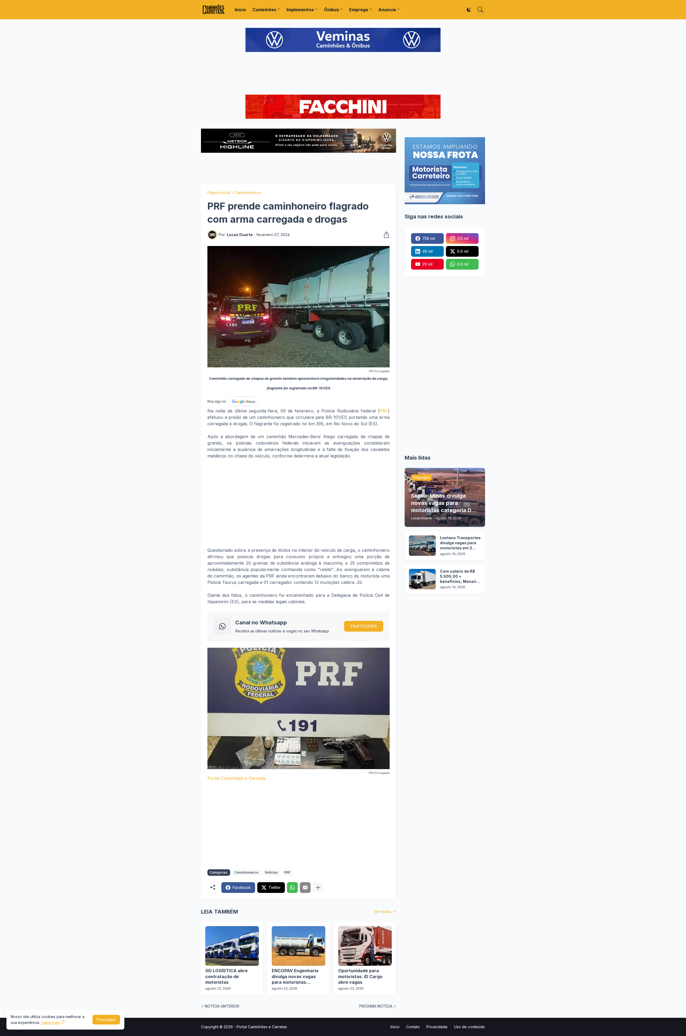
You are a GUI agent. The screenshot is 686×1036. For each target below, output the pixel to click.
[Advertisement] (343, 74)
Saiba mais (50, 1022)
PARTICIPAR (364, 626)
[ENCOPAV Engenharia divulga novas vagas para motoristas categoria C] (298, 946)
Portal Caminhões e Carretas (236, 778)
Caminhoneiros (248, 192)
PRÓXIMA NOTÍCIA (375, 1006)
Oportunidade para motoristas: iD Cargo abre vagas (360, 976)
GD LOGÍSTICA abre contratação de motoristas (226, 976)
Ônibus (331, 9)
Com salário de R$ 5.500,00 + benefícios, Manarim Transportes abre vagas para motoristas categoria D (460, 576)
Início (240, 9)
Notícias (271, 872)
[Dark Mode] (469, 9)
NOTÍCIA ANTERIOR (222, 1006)
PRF (383, 410)
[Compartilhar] (385, 235)
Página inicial (218, 192)
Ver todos (382, 911)
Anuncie (387, 9)
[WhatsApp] (292, 887)
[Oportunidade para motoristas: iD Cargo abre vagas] (365, 946)
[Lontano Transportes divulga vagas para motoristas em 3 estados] (422, 545)
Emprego (358, 9)
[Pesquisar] (480, 9)
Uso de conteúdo (469, 1026)
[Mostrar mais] (318, 887)
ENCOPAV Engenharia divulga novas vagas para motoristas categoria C (295, 976)
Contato (413, 1026)
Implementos (300, 9)
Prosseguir (106, 1019)
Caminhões (264, 9)
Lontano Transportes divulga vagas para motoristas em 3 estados (460, 543)
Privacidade (437, 1026)
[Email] (305, 887)
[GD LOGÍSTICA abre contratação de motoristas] (232, 946)
